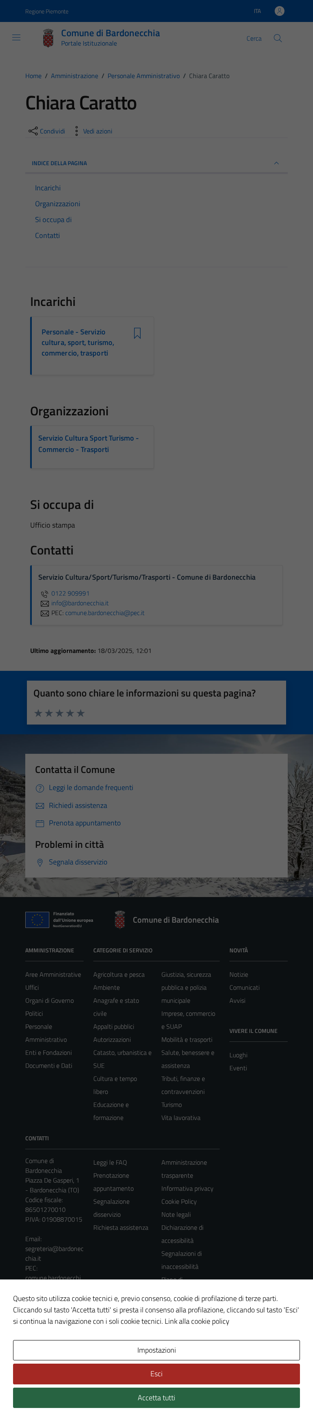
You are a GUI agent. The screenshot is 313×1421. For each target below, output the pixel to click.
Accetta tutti (156, 1397)
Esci (156, 1373)
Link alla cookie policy (197, 1321)
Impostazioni (156, 1350)
